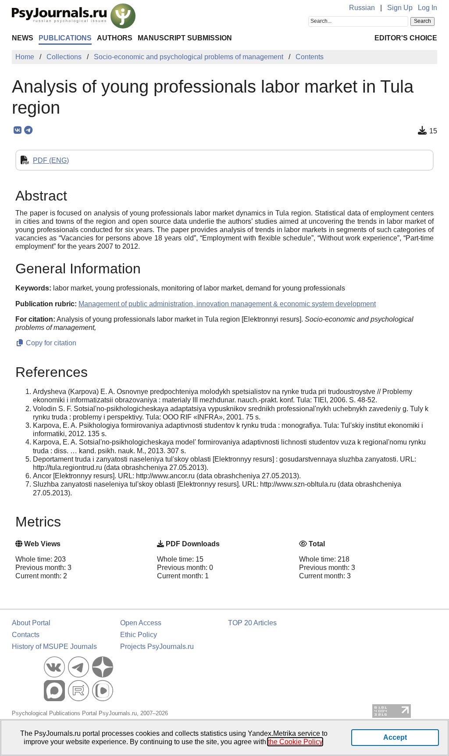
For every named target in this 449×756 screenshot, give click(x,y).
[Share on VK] (17, 130)
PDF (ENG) (51, 160)
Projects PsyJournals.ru (157, 646)
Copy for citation (50, 343)
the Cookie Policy (295, 741)
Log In (427, 7)
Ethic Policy (138, 634)
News (22, 38)
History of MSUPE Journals (54, 646)
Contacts (25, 634)
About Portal (31, 623)
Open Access (140, 623)
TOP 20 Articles (252, 623)
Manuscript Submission (185, 38)
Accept (395, 737)
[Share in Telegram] (28, 130)
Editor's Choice (405, 38)
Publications (65, 38)
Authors (114, 38)
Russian (362, 7)
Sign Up (400, 7)
